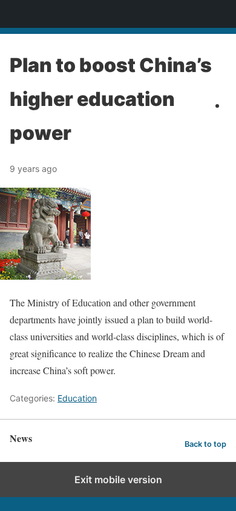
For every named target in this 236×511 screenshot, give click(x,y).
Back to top (205, 444)
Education (77, 398)
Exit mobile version (118, 479)
